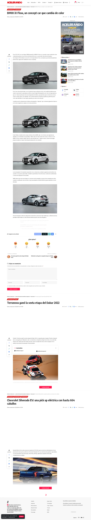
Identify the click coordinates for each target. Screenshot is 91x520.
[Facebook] (66, 90)
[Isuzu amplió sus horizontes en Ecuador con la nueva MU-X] (64, 81)
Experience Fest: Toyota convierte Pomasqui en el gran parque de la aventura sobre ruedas (75, 68)
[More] (76, 17)
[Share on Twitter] (70, 17)
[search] (76, 2)
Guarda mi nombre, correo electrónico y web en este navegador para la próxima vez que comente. (27, 285)
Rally (16, 299)
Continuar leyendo (45, 387)
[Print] (74, 17)
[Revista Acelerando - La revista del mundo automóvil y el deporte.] (14, 2)
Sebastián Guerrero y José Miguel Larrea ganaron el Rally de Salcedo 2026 (75, 61)
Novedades (17, 396)
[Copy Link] (72, 17)
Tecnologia (17, 9)
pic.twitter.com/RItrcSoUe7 (26, 226)
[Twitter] (78, 90)
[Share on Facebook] (69, 17)
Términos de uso (11, 517)
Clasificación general (42, 351)
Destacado (10, 9)
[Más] (69, 2)
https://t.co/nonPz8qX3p (40, 225)
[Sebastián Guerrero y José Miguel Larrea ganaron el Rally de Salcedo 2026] (64, 61)
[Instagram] (66, 95)
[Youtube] (78, 95)
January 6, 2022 (42, 228)
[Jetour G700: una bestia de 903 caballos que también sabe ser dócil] (64, 75)
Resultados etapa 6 (20, 350)
